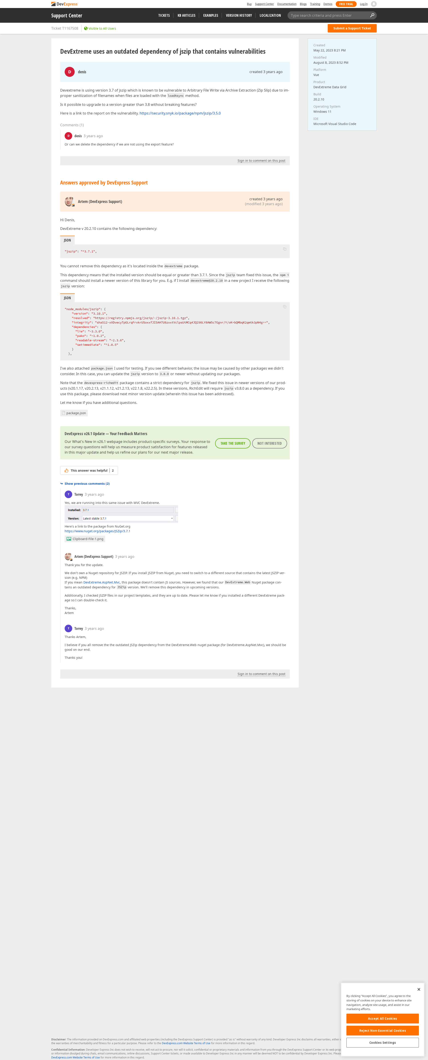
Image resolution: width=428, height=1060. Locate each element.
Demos (327, 4)
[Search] (372, 15)
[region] (382, 1019)
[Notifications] (374, 4)
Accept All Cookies (382, 1019)
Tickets (164, 15)
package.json (76, 413)
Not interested (269, 443)
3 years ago (93, 135)
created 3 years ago (266, 71)
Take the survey (232, 443)
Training (315, 4)
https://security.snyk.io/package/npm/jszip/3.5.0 (180, 113)
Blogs (303, 4)
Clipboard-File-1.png (88, 539)
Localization (270, 15)
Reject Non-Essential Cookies (382, 1031)
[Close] (419, 989)
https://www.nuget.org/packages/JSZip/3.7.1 (97, 531)
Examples (210, 15)
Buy (249, 4)
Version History (239, 15)
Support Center (264, 4)
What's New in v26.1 (89, 441)
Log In (364, 4)
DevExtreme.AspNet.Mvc (101, 582)
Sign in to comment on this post (261, 160)
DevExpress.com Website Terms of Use (186, 1043)
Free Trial (346, 4)
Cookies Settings (382, 1043)
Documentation (286, 4)
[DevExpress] (64, 4)
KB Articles (186, 15)
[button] (284, 249)
